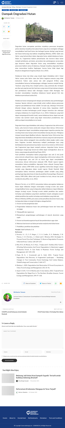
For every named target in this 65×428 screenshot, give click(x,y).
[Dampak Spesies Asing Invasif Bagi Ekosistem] (6, 44)
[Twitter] (9, 27)
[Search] (57, 2)
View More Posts (55, 292)
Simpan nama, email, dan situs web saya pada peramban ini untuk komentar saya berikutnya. (25, 356)
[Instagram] (61, 302)
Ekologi (5, 10)
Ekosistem (13, 10)
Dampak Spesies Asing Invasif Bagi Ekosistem (6, 52)
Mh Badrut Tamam (9, 18)
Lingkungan (23, 10)
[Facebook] (4, 27)
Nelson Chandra (23, 392)
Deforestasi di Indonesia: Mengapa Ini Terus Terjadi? (36, 389)
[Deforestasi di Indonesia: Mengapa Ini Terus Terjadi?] (8, 390)
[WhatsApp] (4, 32)
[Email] (9, 32)
